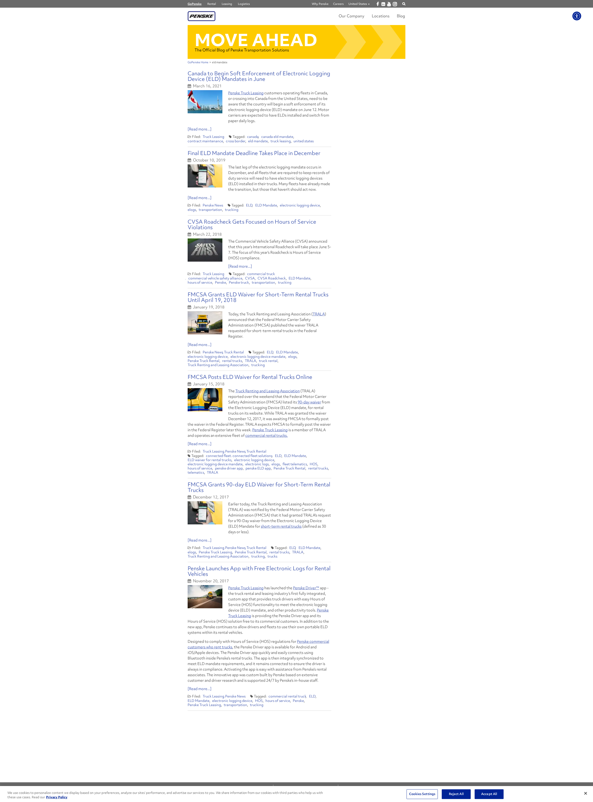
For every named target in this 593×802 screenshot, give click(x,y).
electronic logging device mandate (257, 357)
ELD (249, 205)
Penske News (213, 205)
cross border (235, 141)
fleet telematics (295, 464)
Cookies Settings (422, 794)
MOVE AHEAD (256, 40)
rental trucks (232, 361)
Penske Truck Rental (203, 361)
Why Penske (320, 4)
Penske (220, 282)
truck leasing (281, 141)
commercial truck (261, 274)
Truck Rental (234, 352)
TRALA (319, 314)
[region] (296, 794)
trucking (231, 210)
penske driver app (229, 468)
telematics (196, 472)
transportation (210, 210)
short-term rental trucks (281, 526)
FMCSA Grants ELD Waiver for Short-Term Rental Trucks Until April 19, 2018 (258, 297)
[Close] (585, 793)
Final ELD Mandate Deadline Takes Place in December (254, 153)
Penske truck (239, 282)
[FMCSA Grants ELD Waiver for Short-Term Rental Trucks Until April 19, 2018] (205, 322)
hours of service (200, 282)
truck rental (268, 361)
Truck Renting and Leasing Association (218, 365)
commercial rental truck (287, 696)
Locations (380, 16)
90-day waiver (309, 402)
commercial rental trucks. (266, 435)
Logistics (244, 4)
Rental (211, 4)
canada (253, 137)
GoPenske (195, 4)
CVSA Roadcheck (272, 278)
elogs (192, 210)
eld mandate (258, 141)
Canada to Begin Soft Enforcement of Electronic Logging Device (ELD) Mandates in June (259, 76)
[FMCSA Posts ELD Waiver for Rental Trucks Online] (205, 399)
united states (303, 141)
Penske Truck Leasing (246, 92)
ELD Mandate (266, 205)
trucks (272, 556)
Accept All (489, 794)
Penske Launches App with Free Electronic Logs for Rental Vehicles (259, 571)
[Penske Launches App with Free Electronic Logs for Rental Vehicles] (205, 596)
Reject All (456, 794)
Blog (401, 16)
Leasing (227, 4)
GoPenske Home (198, 62)
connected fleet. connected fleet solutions (239, 456)
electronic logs (257, 464)
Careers (338, 4)
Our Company (351, 16)
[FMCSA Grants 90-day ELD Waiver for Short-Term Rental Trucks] (205, 512)
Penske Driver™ (306, 587)
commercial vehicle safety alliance (215, 278)
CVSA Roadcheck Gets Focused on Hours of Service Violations (252, 224)
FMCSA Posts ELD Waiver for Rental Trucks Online (250, 376)
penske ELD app (258, 468)
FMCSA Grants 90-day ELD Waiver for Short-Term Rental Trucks (259, 487)
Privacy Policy (56, 797)
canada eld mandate (277, 137)
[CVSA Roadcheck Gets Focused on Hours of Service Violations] (205, 250)
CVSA (250, 278)
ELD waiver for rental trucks (209, 460)
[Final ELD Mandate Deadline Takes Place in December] (205, 175)
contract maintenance (205, 141)
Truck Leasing (213, 137)
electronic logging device (300, 205)
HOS (313, 464)
